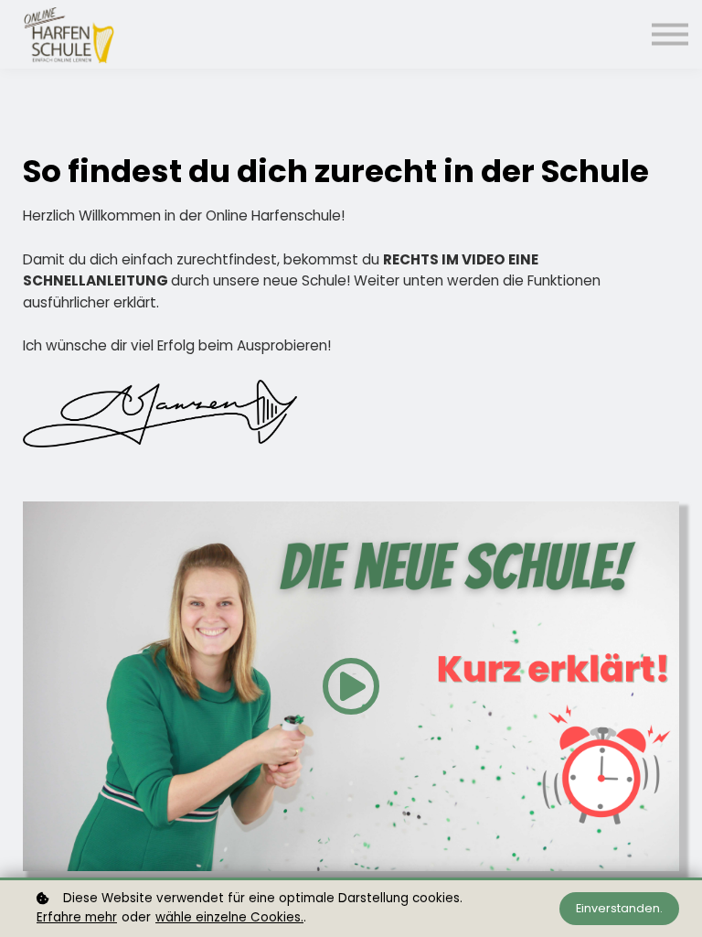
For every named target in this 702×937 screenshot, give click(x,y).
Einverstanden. (619, 908)
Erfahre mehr (77, 917)
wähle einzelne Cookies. (229, 917)
